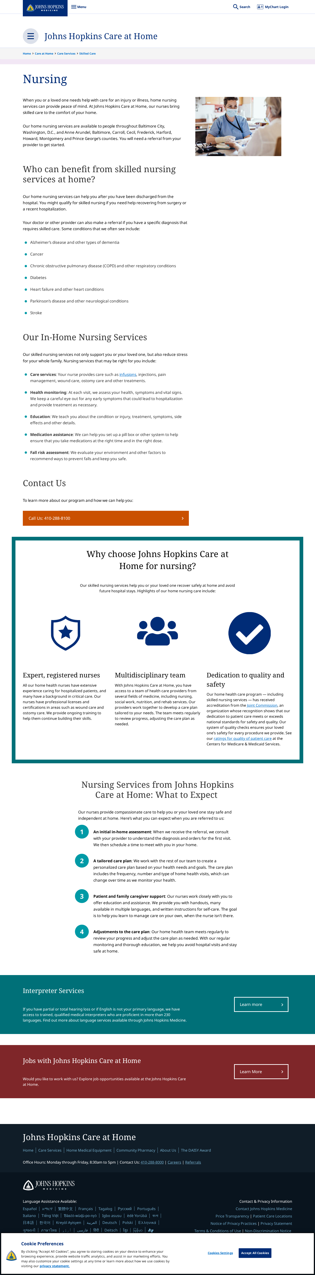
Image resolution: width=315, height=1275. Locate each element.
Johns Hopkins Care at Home (101, 36)
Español (30, 1208)
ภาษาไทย (49, 1230)
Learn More (251, 1071)
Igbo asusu (112, 1215)
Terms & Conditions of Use (217, 1230)
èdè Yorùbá (137, 1215)
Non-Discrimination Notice (268, 1230)
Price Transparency (232, 1216)
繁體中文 (65, 1208)
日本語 (28, 1222)
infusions (127, 374)
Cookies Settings (220, 1253)
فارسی (82, 1230)
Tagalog (105, 1208)
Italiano (29, 1215)
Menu (78, 9)
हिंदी (96, 1230)
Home (27, 53)
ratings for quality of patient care (243, 738)
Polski (127, 1222)
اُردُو (66, 1230)
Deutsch (109, 1222)
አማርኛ (47, 1208)
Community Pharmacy (135, 1150)
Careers (174, 1162)
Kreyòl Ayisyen (68, 1222)
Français (85, 1208)
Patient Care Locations (272, 1216)
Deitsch (111, 1230)
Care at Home (44, 53)
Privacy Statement (276, 1223)
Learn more (251, 1004)
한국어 (45, 1222)
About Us (168, 1150)
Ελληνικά (147, 1222)
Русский (125, 1208)
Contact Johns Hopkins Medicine (264, 1208)
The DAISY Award (196, 1150)
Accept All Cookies (255, 1253)
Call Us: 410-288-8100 (49, 518)
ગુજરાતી (29, 1230)
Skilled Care (87, 53)
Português (146, 1208)
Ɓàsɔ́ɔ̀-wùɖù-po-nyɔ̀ (80, 1215)
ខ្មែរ (125, 1230)
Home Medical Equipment (89, 1150)
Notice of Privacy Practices (234, 1223)
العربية (92, 1222)
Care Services (66, 53)
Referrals (193, 1162)
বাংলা (155, 1215)
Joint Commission (262, 705)
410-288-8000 (152, 1162)
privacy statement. (55, 1266)
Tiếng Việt (50, 1215)
